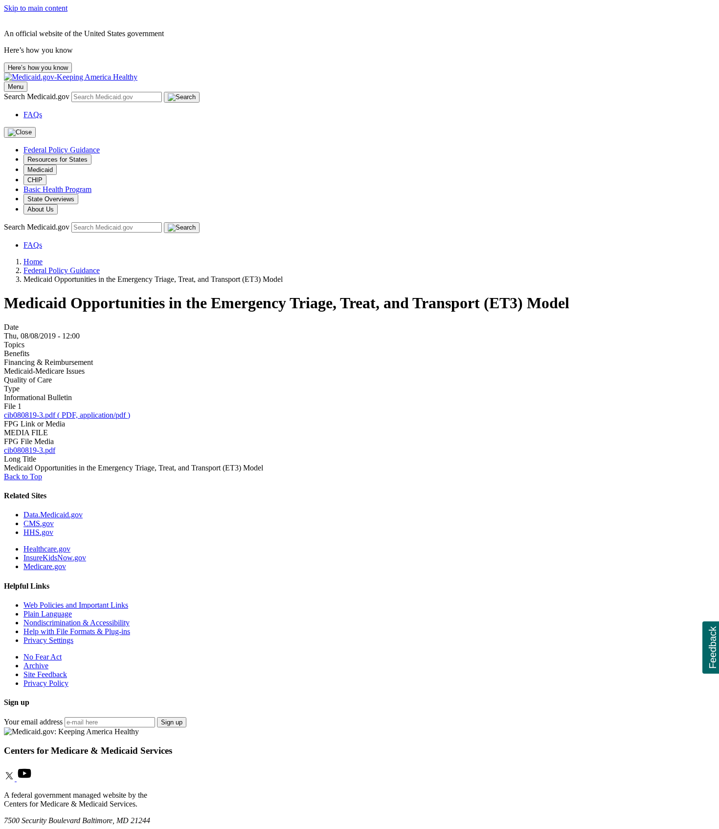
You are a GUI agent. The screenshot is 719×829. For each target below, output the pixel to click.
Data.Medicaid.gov (53, 514)
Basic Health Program (57, 189)
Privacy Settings (48, 640)
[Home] (70, 77)
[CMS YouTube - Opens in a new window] (24, 778)
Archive (35, 665)
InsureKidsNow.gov (54, 557)
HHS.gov (38, 532)
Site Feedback (45, 674)
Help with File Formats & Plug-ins (76, 631)
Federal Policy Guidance (61, 150)
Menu (15, 86)
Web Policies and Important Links (75, 605)
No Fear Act (42, 657)
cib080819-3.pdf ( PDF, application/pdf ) (67, 415)
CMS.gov (38, 523)
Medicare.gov (44, 566)
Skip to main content (35, 8)
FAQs (32, 114)
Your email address (33, 722)
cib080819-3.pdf (29, 450)
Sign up (171, 722)
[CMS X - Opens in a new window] (10, 778)
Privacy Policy (45, 683)
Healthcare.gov (46, 549)
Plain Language (47, 614)
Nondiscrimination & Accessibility (76, 622)
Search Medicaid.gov (37, 96)
